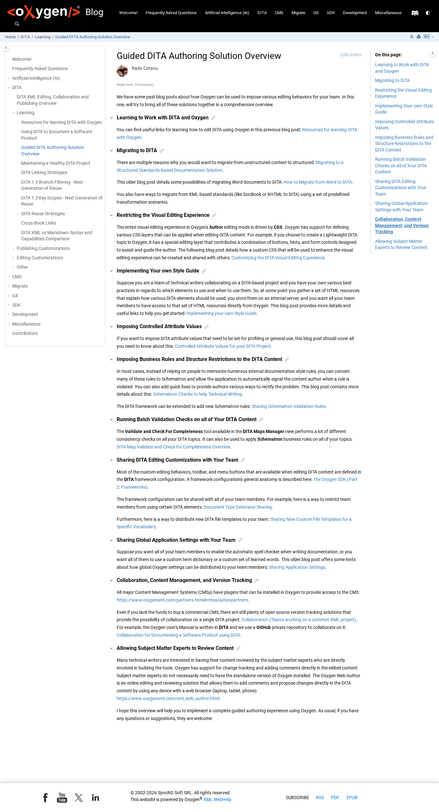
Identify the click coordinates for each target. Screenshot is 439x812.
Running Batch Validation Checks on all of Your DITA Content (401, 165)
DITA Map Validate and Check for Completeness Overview (173, 446)
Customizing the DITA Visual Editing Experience (278, 257)
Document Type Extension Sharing (238, 507)
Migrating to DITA (392, 80)
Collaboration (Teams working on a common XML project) (298, 619)
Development (355, 12)
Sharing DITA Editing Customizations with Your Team (400, 188)
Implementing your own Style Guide (221, 313)
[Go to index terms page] (413, 14)
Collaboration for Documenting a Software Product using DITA (178, 635)
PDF (335, 797)
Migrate (298, 12)
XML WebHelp (217, 799)
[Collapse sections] (412, 37)
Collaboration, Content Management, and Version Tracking (402, 225)
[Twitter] (78, 797)
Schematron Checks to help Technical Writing (197, 394)
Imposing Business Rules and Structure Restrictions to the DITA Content (404, 143)
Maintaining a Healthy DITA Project (55, 163)
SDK (331, 12)
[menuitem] (128, 13)
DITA (262, 12)
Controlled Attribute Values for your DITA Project (223, 346)
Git (315, 12)
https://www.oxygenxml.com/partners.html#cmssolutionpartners (182, 600)
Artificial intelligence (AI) (227, 12)
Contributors (25, 333)
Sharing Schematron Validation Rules (289, 406)
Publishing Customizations (43, 248)
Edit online (351, 54)
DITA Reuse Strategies (43, 213)
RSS (320, 797)
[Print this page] (419, 37)
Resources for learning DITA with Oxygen (61, 122)
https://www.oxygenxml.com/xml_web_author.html (168, 698)
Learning (42, 36)
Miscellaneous (388, 12)
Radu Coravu (145, 68)
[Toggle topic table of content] (432, 53)
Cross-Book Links (38, 223)
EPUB (352, 797)
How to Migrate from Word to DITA (317, 182)
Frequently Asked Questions (171, 12)
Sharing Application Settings (297, 567)
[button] (9, 78)
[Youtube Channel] (62, 797)
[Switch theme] (428, 13)
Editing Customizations (40, 257)
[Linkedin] (95, 797)
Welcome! (128, 12)
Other (22, 267)
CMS (279, 12)
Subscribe (297, 797)
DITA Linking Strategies (44, 172)
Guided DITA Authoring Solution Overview (92, 36)
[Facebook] (45, 797)
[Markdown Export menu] (429, 37)
